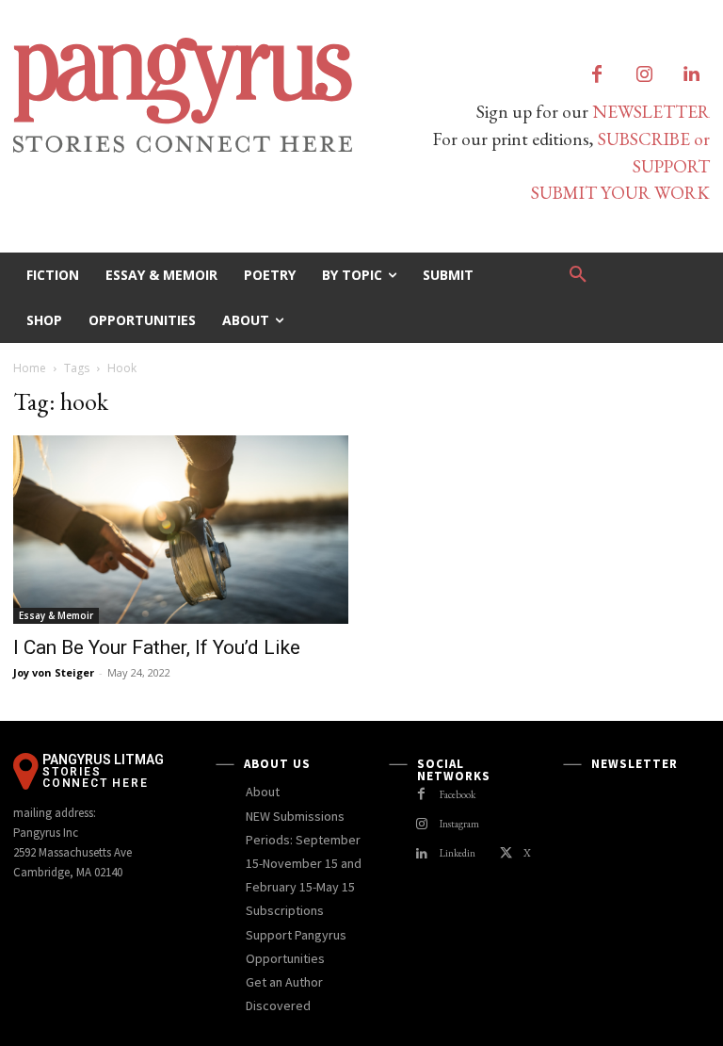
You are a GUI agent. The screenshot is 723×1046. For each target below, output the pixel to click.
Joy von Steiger (53, 672)
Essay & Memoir (56, 615)
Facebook (457, 794)
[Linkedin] (691, 75)
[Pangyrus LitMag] (180, 95)
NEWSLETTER (651, 111)
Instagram (459, 823)
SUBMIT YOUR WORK (620, 192)
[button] (578, 275)
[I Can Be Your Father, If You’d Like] (180, 529)
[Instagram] (644, 75)
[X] (506, 854)
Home (29, 368)
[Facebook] (597, 75)
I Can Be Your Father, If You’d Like (156, 647)
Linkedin (457, 852)
